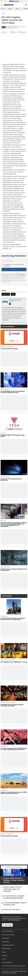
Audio (9, 8)
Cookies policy (5, 941)
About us (4, 952)
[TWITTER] (10, 304)
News (3, 27)
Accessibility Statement (8, 945)
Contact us (4, 955)
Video (17, 8)
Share (5, 32)
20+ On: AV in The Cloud (11, 909)
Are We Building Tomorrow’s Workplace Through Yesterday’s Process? (13, 880)
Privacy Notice (22, 275)
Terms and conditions (7, 931)
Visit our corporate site (14, 920)
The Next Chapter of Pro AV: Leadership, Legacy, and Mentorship (12, 889)
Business (4, 13)
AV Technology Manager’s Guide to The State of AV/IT (15, 904)
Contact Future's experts (8, 934)
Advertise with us (6, 948)
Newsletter (23, 32)
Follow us (15, 32)
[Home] (14, 1)
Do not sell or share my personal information (13, 966)
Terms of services (20, 274)
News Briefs (5, 294)
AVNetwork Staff (12, 26)
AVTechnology (21, 26)
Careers (4, 959)
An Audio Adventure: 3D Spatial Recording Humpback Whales (13, 897)
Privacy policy (5, 938)
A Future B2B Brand (7, 962)
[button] (2, 5)
